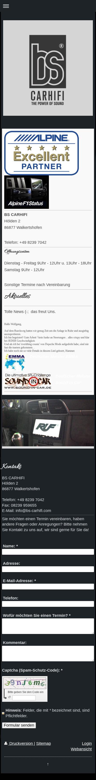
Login (87, 743)
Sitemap (43, 743)
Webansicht (81, 749)
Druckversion (21, 743)
